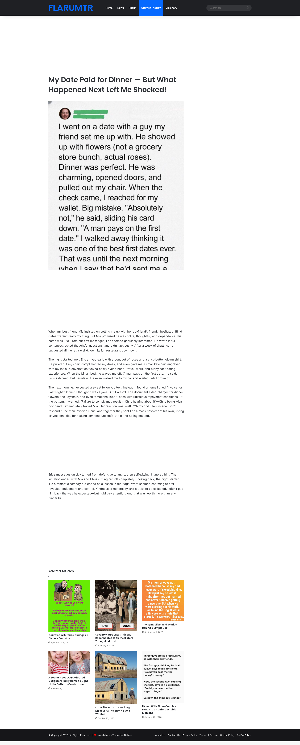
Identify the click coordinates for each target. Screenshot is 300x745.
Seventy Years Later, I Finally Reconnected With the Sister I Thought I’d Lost (114, 638)
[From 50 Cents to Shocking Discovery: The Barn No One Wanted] (116, 677)
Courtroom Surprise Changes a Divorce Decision (68, 636)
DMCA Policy (244, 735)
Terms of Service (208, 735)
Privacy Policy (189, 735)
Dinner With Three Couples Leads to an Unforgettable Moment (159, 710)
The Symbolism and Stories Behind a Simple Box (159, 626)
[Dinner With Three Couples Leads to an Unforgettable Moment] (163, 677)
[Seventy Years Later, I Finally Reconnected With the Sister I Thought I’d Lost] (116, 605)
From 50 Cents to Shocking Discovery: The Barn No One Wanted (112, 711)
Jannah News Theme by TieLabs (114, 735)
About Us (160, 735)
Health (132, 7)
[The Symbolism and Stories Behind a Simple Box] (163, 600)
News (120, 7)
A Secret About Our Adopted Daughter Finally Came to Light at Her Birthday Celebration (68, 681)
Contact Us (174, 735)
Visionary (171, 7)
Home (109, 7)
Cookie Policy (227, 735)
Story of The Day (151, 7)
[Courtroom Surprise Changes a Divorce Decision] (69, 606)
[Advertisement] (116, 45)
